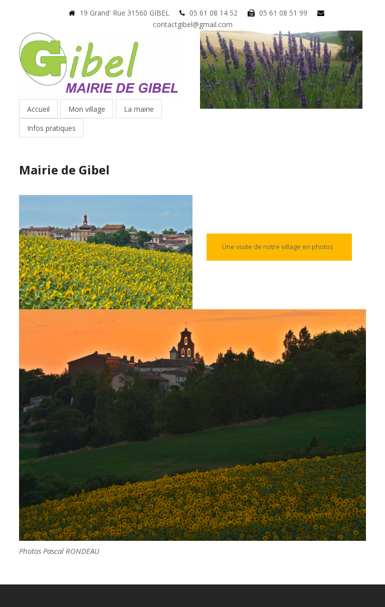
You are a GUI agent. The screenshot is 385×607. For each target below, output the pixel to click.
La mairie (139, 109)
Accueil (38, 109)
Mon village (86, 109)
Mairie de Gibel (64, 169)
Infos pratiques (51, 128)
